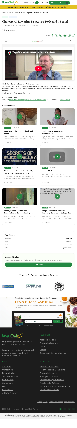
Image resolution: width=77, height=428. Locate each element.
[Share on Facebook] (52, 35)
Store (46, 3)
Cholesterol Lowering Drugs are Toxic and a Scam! (27, 100)
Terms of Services (10, 376)
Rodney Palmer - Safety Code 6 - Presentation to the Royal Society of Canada (18, 213)
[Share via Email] (73, 35)
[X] (73, 409)
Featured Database (49, 171)
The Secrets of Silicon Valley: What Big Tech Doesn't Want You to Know (18, 172)
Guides (43, 346)
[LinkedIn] (69, 409)
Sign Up (56, 321)
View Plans (38, 264)
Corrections (7, 383)
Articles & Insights (48, 340)
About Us (6, 366)
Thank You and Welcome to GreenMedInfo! (52, 132)
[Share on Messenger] (60, 35)
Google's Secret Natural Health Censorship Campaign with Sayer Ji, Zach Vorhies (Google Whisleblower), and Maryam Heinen (56, 214)
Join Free (61, 3)
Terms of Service (56, 402)
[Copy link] (69, 35)
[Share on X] (56, 35)
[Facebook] (64, 409)
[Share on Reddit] (64, 35)
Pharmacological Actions (52, 379)
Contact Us (7, 370)
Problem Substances (49, 389)
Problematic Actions (49, 383)
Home (4, 13)
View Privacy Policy (48, 325)
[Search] (37, 2)
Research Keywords (49, 373)
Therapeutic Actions (49, 376)
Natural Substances (49, 366)
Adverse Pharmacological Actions (55, 386)
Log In (53, 3)
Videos (11, 13)
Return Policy (8, 379)
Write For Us (7, 389)
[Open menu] (73, 3)
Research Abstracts (49, 343)
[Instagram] (60, 409)
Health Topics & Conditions (52, 370)
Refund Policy (69, 402)
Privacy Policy (8, 373)
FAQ (4, 386)
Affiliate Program (10, 393)
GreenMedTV (65, 100)
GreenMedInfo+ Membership (53, 353)
